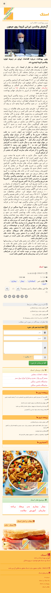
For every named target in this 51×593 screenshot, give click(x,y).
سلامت (23, 510)
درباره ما (46, 577)
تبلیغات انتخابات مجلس (39, 374)
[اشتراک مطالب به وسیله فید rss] (5, 296)
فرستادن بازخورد (37, 363)
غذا (17, 88)
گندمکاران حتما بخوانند (41, 431)
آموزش (32, 510)
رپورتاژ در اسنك (44, 583)
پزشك (21, 506)
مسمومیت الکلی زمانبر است (39, 314)
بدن (28, 506)
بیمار (22, 281)
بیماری (13, 281)
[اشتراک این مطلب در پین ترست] (14, 296)
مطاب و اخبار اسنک (25, 521)
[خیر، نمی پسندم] (7, 289)
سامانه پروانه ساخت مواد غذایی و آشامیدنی (35, 409)
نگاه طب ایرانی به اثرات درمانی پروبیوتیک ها (35, 318)
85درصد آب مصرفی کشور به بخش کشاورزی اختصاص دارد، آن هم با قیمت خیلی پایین (26, 398)
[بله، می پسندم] (18, 289)
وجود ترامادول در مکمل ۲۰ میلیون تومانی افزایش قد (33, 434)
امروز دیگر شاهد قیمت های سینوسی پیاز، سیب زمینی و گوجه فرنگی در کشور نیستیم (26, 426)
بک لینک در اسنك (44, 580)
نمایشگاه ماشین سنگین (39, 382)
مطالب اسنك (45, 586)
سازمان (44, 88)
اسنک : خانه (9, 525)
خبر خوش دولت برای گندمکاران (38, 308)
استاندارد (31, 281)
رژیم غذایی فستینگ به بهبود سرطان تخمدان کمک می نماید (31, 406)
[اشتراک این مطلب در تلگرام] (26, 296)
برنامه (13, 506)
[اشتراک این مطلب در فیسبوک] (22, 296)
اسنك (44, 14)
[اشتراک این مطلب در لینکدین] (9, 296)
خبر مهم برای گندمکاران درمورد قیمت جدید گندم (34, 403)
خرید (44, 284)
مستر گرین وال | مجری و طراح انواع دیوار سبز (31, 378)
